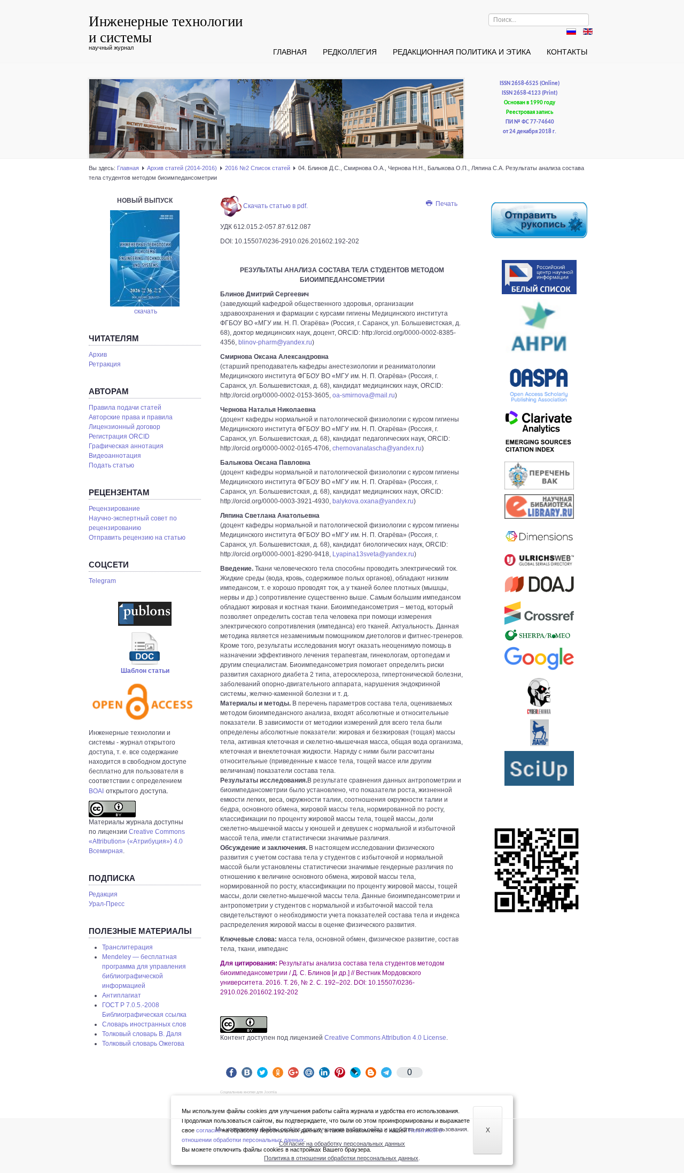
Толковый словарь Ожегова (143, 1043)
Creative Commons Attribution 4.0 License (385, 1037)
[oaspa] (539, 385)
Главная (290, 52)
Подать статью (111, 465)
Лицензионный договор (124, 427)
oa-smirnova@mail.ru (363, 395)
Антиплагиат (121, 995)
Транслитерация (127, 947)
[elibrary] (539, 506)
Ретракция (105, 364)
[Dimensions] (539, 537)
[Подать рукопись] (539, 220)
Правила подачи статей (125, 407)
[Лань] (539, 732)
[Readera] (539, 768)
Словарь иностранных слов (144, 1024)
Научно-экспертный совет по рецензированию (133, 523)
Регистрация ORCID (119, 436)
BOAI (96, 791)
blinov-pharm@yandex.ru (275, 342)
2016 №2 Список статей (257, 168)
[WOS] (539, 433)
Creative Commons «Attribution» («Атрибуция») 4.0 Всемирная (137, 841)
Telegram (102, 581)
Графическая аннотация (126, 446)
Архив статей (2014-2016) (182, 168)
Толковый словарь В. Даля (142, 1034)
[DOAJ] (539, 584)
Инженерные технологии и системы (166, 29)
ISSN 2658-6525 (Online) (529, 84)
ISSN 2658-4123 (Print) (529, 93)
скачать (145, 311)
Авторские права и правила (131, 417)
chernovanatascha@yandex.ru (377, 448)
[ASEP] (539, 330)
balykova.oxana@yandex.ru (373, 501)
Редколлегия (350, 52)
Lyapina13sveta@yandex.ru (373, 554)
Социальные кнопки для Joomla (248, 1092)
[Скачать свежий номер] (145, 258)
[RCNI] (539, 277)
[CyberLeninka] (539, 696)
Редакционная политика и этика (462, 52)
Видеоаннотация (115, 455)
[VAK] (539, 475)
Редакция (103, 894)
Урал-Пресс (107, 904)
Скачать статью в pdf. (275, 206)
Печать (445, 204)
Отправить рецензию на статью (137, 537)
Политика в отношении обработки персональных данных (341, 1158)
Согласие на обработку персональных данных (342, 1143)
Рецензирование (114, 508)
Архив (98, 354)
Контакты (567, 52)
